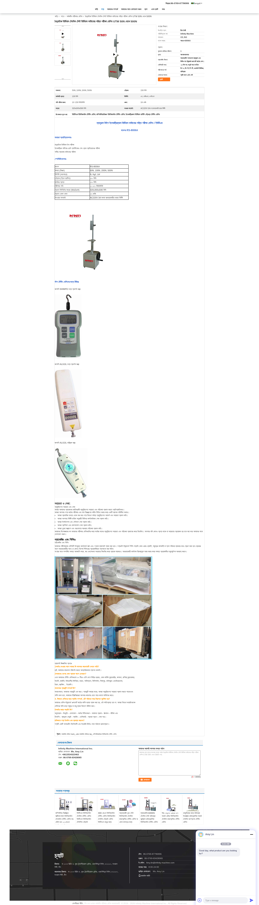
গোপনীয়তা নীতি (77, 903)
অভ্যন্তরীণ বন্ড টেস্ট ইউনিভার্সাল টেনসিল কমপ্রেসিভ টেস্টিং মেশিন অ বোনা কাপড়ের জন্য (128, 817)
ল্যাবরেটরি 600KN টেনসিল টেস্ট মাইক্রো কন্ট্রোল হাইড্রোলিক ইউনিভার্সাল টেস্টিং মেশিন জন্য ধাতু (149, 819)
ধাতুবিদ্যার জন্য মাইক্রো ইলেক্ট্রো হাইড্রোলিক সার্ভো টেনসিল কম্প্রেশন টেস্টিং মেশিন (192, 817)
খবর (163, 9)
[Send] (251, 900)
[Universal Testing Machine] (114, 54)
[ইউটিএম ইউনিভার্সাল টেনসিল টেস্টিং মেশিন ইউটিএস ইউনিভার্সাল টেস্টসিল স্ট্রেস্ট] (86, 804)
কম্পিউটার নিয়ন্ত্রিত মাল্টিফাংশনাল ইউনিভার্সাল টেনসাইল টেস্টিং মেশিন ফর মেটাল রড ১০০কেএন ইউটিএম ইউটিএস (64, 819)
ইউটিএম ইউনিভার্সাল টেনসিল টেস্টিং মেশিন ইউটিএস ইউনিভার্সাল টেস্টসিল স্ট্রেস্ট (84, 817)
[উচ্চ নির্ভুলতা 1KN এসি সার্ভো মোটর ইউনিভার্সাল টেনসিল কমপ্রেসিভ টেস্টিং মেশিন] (171, 805)
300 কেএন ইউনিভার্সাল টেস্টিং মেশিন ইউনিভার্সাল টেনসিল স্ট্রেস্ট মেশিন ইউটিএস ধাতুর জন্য (106, 817)
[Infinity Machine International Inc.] (71, 8)
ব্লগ (145, 9)
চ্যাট (161, 79)
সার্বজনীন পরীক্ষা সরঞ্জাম (67, 734)
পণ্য (102, 9)
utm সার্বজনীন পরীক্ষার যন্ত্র (84, 734)
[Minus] (251, 834)
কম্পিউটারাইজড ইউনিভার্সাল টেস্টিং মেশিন (104, 734)
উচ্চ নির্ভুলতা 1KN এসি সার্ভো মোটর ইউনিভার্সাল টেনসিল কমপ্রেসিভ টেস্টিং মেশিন (171, 817)
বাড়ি (96, 9)
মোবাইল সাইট (145, 875)
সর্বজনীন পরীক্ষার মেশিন (74, 16)
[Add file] (200, 900)
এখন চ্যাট (154, 9)
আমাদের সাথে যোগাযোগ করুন (131, 9)
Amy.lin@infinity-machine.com (160, 862)
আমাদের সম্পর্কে (112, 9)
